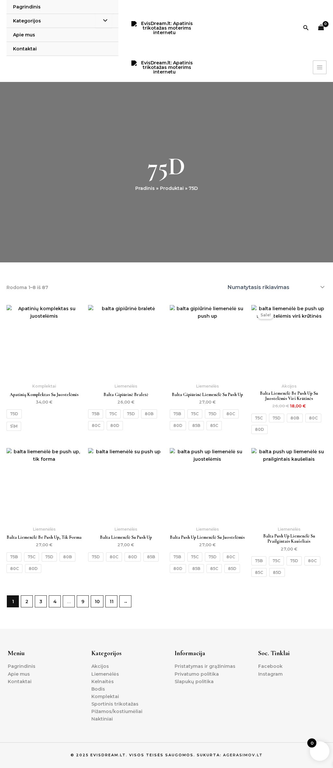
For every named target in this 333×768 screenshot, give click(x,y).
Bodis (98, 689)
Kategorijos (27, 21)
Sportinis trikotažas (115, 704)
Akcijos (100, 666)
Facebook (270, 666)
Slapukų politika (194, 681)
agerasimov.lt (243, 755)
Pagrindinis (27, 7)
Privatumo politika (197, 674)
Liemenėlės (105, 674)
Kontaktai (25, 49)
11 (111, 601)
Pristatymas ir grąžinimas (205, 666)
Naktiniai (102, 719)
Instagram (270, 674)
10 (97, 601)
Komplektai (105, 696)
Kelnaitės (102, 681)
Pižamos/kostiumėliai (116, 711)
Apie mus (24, 35)
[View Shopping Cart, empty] (321, 28)
